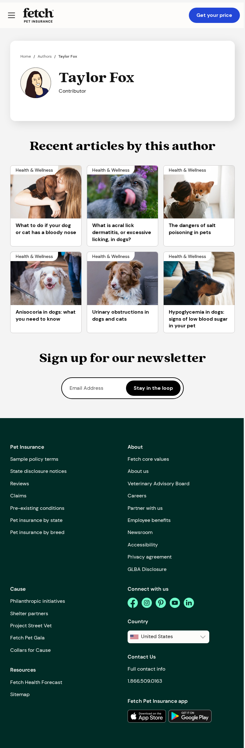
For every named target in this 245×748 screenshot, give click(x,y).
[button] (11, 15)
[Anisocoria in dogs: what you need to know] (46, 278)
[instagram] (147, 603)
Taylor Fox (67, 56)
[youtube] (175, 603)
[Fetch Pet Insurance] (38, 15)
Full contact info (146, 669)
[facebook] (133, 603)
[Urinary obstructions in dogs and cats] (122, 278)
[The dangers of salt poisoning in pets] (199, 192)
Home (25, 56)
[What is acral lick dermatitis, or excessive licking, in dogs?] (122, 192)
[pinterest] (161, 603)
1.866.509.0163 (145, 681)
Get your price (214, 15)
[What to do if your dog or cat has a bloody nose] (46, 192)
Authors (45, 56)
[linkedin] (189, 603)
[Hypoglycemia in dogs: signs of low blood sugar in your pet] (199, 278)
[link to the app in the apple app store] (147, 716)
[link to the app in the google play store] (190, 716)
